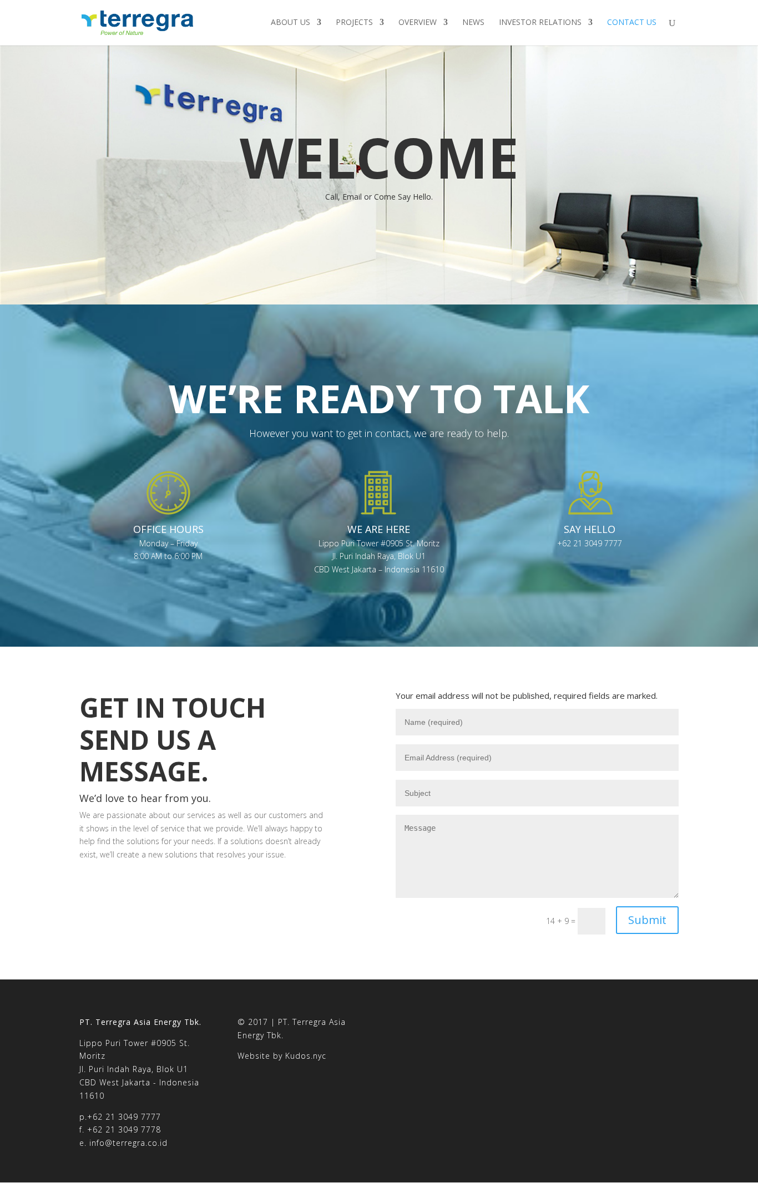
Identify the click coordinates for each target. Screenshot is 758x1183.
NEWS (473, 22)
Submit (647, 919)
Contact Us (631, 22)
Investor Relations (540, 22)
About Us (290, 22)
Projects (354, 22)
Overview (417, 22)
